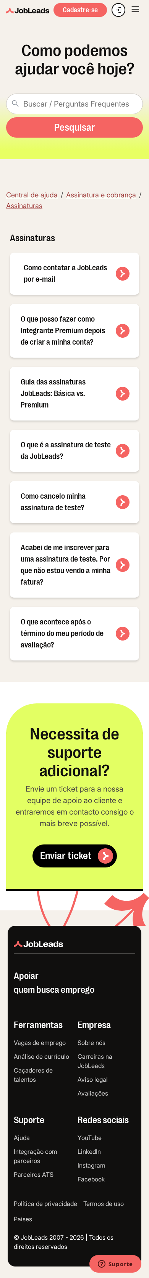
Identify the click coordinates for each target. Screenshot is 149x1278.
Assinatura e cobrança (101, 195)
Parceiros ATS (33, 1174)
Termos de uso (103, 1203)
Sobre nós (91, 1042)
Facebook (91, 1179)
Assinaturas (24, 206)
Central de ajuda (32, 195)
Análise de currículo (41, 1056)
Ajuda (22, 1138)
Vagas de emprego (40, 1042)
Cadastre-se (80, 10)
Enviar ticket (66, 855)
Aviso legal (93, 1079)
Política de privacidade (45, 1203)
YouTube (90, 1138)
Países (23, 1219)
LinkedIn (89, 1151)
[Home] (27, 11)
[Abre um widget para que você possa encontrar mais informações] (115, 1264)
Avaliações (93, 1093)
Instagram (91, 1165)
